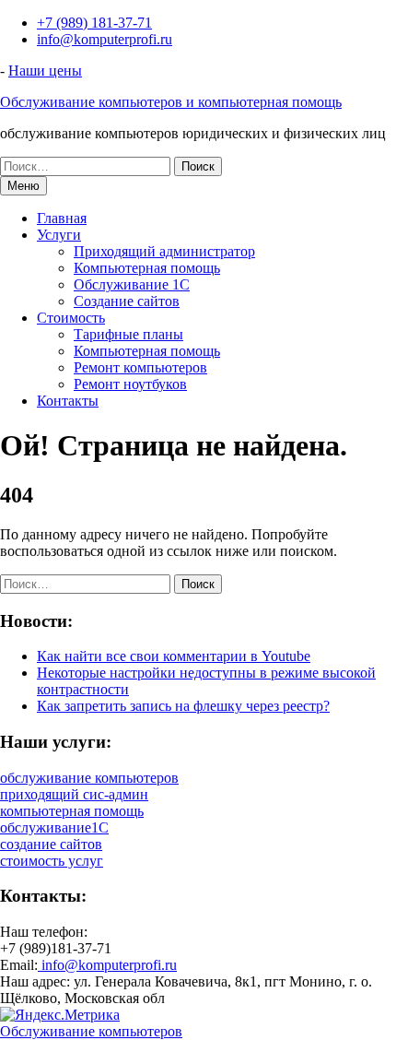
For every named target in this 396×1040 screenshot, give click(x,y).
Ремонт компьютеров (140, 367)
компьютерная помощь (72, 811)
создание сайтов (51, 844)
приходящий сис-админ (74, 794)
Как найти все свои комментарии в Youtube (173, 656)
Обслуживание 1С (132, 284)
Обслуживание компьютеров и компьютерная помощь (171, 102)
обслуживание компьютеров (89, 778)
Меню (23, 186)
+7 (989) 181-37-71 (94, 22)
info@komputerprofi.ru (104, 39)
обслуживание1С (54, 827)
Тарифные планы (128, 334)
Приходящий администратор (164, 251)
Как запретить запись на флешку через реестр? (183, 706)
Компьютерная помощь (147, 268)
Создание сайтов (127, 301)
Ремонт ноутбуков (130, 384)
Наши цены (45, 70)
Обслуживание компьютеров (91, 1031)
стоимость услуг (51, 861)
